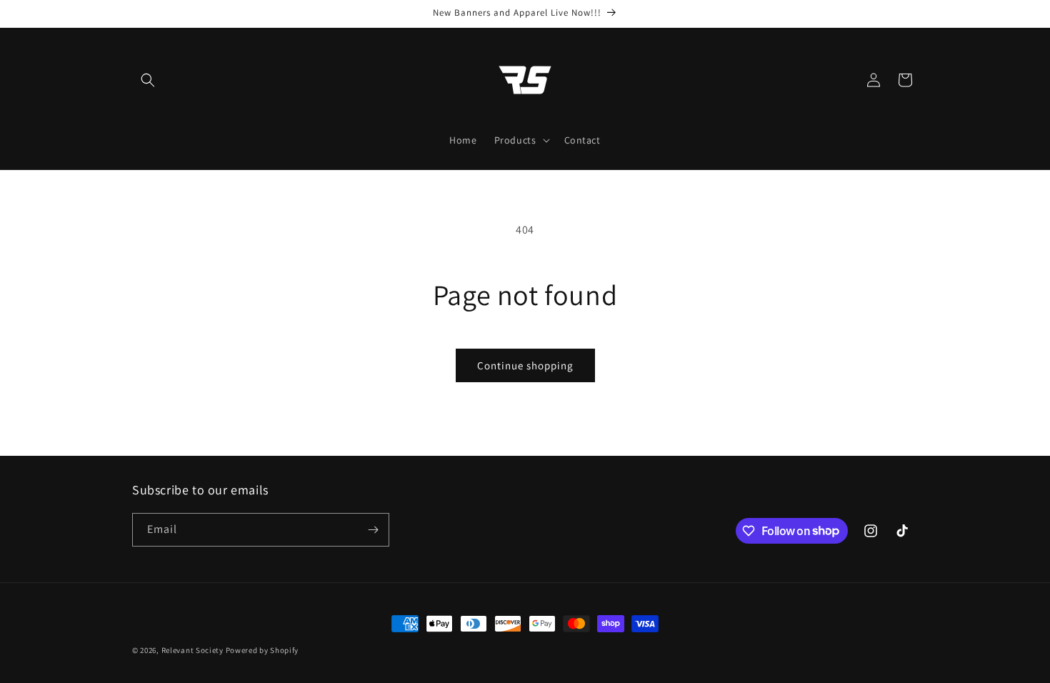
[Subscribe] (373, 530)
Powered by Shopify (262, 650)
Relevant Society (192, 650)
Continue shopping (525, 365)
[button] (148, 80)
